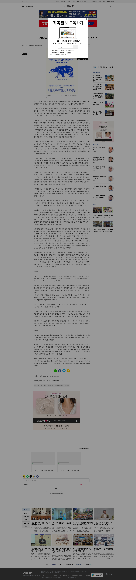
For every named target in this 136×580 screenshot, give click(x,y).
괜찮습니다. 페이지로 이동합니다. (58, 55)
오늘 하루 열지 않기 (82, 59)
